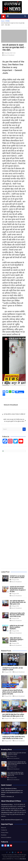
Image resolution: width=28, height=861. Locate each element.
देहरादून (8, 664)
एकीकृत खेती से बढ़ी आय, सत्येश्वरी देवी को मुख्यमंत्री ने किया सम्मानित (16, 639)
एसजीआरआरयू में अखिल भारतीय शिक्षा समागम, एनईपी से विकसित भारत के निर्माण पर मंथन (17, 614)
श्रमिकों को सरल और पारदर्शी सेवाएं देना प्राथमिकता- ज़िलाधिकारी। (16, 627)
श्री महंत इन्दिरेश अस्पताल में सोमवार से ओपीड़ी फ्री (14, 414)
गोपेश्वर (8, 710)
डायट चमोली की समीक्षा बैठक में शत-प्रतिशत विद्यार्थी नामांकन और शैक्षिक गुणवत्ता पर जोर (18, 602)
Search (24, 429)
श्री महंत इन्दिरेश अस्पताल (7, 686)
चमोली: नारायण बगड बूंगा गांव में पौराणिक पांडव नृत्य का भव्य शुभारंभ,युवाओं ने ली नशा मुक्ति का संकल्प (13, 420)
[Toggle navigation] (8, 16)
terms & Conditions (6, 837)
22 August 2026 (15, 631)
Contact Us (4, 830)
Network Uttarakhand (9, 55)
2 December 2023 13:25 (9, 53)
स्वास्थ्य (15, 664)
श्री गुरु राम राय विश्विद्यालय (14, 684)
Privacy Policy (4, 832)
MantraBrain (23, 859)
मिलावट (11, 664)
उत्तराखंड (4, 664)
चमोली (11, 710)
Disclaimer (3, 835)
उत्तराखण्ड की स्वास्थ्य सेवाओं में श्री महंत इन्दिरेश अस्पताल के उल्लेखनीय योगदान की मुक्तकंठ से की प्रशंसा (17, 589)
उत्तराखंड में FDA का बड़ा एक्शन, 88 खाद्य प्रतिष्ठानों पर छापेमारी (17, 576)
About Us (3, 827)
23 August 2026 (15, 579)
